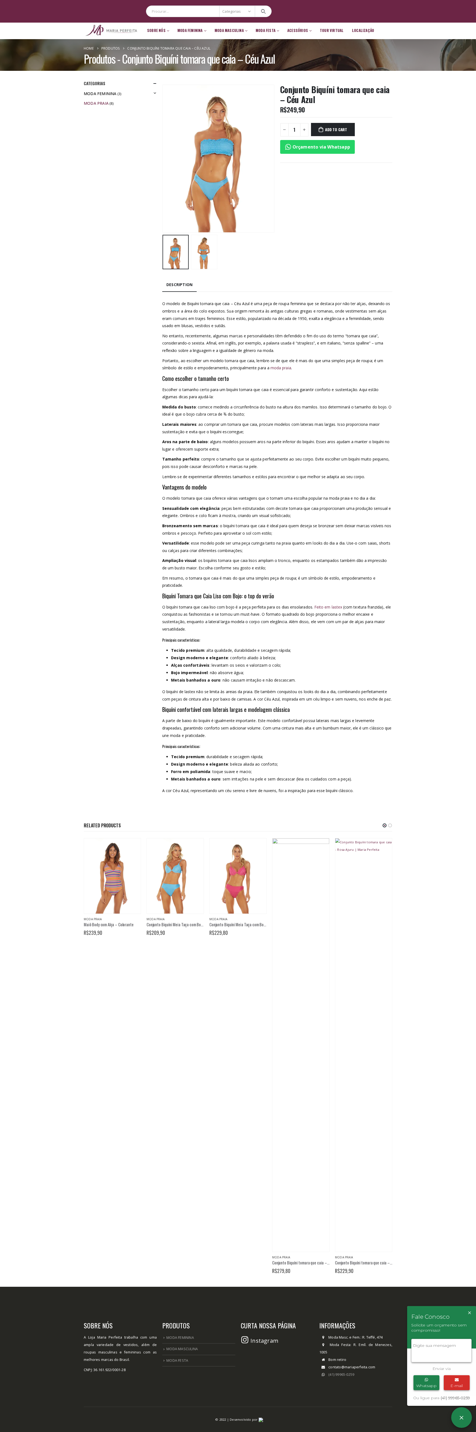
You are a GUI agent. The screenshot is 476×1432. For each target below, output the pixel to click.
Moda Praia (96, 103)
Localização (363, 30)
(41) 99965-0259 (341, 1374)
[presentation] (163, 158)
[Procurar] (263, 11)
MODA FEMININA (180, 1337)
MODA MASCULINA (182, 1349)
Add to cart (336, 129)
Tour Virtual (332, 30)
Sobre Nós (156, 30)
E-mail (456, 1385)
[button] (384, 825)
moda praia (281, 367)
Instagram (263, 1340)
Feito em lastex (328, 607)
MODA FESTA (177, 1360)
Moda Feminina (100, 93)
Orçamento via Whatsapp (320, 147)
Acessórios (297, 30)
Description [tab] (179, 284)
